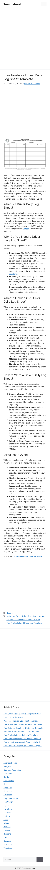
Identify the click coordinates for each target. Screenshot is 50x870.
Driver (18, 616)
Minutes (6, 823)
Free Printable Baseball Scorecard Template (22, 724)
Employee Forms (10, 798)
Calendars (7, 773)
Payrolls (6, 827)
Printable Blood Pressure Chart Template (21, 731)
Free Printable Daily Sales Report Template (22, 738)
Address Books (10, 763)
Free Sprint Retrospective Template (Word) (22, 714)
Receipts (7, 834)
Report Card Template (13, 717)
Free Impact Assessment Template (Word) (21, 742)
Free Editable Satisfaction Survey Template (22, 746)
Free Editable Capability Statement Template (23, 728)
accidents (13, 274)
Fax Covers (8, 802)
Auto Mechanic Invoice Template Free (23, 619)
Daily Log (11, 616)
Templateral (12, 4)
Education (7, 795)
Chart (5, 784)
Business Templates (12, 770)
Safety (26, 229)
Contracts (7, 791)
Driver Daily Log (29, 616)
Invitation (7, 809)
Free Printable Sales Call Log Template (20, 735)
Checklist (7, 788)
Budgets (7, 766)
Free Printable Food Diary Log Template (24, 623)
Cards (6, 777)
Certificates (8, 780)
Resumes (7, 841)
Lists (5, 819)
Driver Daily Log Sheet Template (27, 556)
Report (10, 613)
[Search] (40, 859)
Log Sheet (42, 616)
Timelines (7, 848)
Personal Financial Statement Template (20, 721)
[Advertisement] (25, 39)
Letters (6, 816)
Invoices (7, 812)
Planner (6, 830)
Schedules (7, 844)
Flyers (6, 805)
